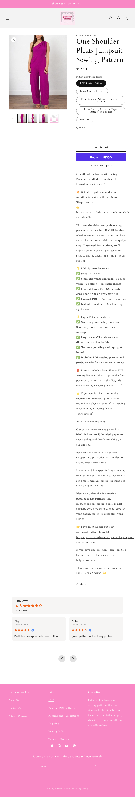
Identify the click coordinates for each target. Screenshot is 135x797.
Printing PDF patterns (61, 708)
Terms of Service (58, 739)
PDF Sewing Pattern (91, 83)
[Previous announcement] (7, 4)
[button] (7, 18)
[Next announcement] (128, 4)
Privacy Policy (57, 731)
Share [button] (83, 584)
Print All (85, 120)
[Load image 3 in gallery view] (43, 118)
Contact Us (15, 708)
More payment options (101, 165)
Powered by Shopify (79, 788)
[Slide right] (64, 118)
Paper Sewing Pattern (92, 91)
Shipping (53, 723)
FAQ (51, 700)
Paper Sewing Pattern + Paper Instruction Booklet (101, 110)
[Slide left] (13, 118)
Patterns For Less (62, 788)
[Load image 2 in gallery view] (32, 118)
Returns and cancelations (63, 715)
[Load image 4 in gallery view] (54, 118)
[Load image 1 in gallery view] (21, 118)
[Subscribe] (95, 766)
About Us (14, 700)
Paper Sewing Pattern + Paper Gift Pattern (100, 100)
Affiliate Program (18, 716)
